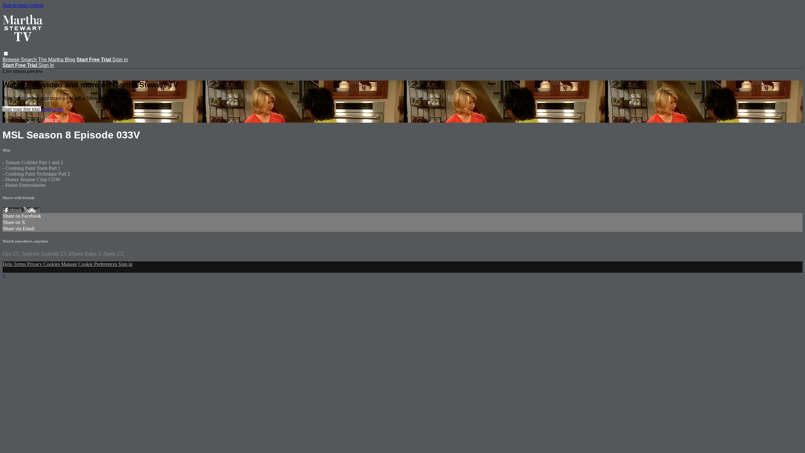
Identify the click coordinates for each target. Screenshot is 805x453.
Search (29, 59)
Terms (20, 264)
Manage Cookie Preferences (89, 264)
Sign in (120, 59)
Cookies (52, 264)
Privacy (35, 264)
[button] (6, 54)
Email (34, 210)
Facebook (13, 210)
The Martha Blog (56, 59)
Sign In (46, 65)
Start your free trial (22, 109)
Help (8, 264)
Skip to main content (23, 5)
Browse (12, 59)
